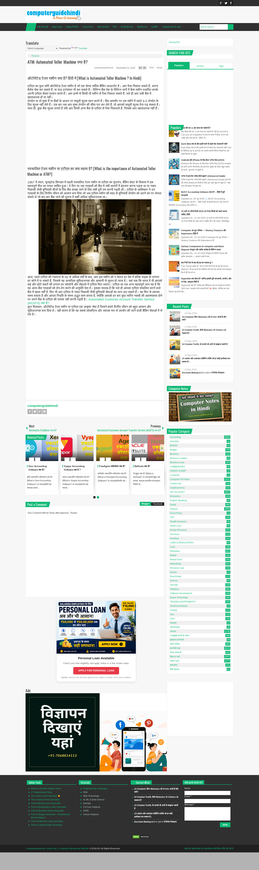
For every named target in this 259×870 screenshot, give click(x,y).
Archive (200, 66)
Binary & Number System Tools (46, 788)
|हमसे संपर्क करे (198, 848)
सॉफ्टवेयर (173, 665)
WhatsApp (175, 627)
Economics (175, 496)
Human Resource (178, 530)
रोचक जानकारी (103, 27)
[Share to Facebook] (45, 451)
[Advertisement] (94, 135)
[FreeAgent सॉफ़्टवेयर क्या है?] (112, 448)
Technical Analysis (179, 606)
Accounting (175, 437)
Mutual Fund (176, 559)
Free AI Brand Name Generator (46, 803)
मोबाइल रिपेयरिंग (72, 27)
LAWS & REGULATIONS (181, 542)
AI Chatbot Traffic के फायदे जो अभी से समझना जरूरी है (204, 344)
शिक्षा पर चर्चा (175, 656)
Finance (35, 56)
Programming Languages (95, 788)
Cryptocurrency (177, 488)
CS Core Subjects (91, 807)
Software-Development (181, 593)
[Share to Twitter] (50, 451)
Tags (221, 66)
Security (174, 585)
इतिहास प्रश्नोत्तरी (177, 640)
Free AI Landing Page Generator (46, 825)
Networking (175, 564)
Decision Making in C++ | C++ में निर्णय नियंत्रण (203, 373)
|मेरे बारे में (229, 848)
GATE (86, 810)
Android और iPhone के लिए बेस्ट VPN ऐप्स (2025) (202, 160)
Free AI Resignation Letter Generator (48, 807)
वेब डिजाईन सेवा (127, 27)
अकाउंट (173, 631)
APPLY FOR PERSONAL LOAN (96, 670)
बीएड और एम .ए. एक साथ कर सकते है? (196, 128)
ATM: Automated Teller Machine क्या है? (57, 62)
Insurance (175, 534)
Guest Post (88, 27)
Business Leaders (178, 458)
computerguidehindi (104, 67)
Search (230, 27)
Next (162, 448)
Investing (174, 538)
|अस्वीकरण (208, 848)
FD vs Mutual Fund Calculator (45, 799)
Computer (175, 475)
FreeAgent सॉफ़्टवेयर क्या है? (112, 466)
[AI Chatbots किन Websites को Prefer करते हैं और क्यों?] (175, 316)
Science (174, 580)
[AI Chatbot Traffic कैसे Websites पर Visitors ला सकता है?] (175, 330)
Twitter (226, 3)
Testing (173, 610)
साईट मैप (187, 848)
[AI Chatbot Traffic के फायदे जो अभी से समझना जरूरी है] (175, 344)
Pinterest (44, 411)
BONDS (174, 445)
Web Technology (91, 796)
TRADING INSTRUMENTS (182, 602)
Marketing (175, 551)
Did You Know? (177, 492)
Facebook (231, 3)
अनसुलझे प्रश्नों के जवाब (171, 27)
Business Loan (177, 462)
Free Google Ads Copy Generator (47, 821)
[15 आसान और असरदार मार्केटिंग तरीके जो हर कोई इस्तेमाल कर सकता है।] (175, 359)
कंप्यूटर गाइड (57, 27)
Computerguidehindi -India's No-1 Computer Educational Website (57, 848)
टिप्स (115, 27)
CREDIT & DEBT (178, 471)
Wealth (173, 623)
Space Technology (179, 597)
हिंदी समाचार (174, 669)
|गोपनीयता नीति (219, 848)
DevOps (87, 803)
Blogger (145, 504)
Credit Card (175, 483)
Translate (82, 48)
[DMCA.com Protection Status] (141, 838)
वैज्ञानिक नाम (142, 27)
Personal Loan (177, 568)
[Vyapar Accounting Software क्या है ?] (77, 448)
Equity (173, 504)
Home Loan (175, 526)
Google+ (221, 3)
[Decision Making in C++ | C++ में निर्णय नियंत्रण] (175, 373)
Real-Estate (175, 576)
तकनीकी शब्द (175, 648)
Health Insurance (178, 521)
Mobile (173, 555)
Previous (28, 448)
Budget (173, 450)
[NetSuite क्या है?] (148, 448)
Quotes (173, 572)
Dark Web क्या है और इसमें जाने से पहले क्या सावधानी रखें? (204, 144)
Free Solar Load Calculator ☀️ (45, 796)
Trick (172, 618)
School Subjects (91, 814)
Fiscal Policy (176, 513)
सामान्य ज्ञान (174, 661)
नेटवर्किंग (154, 27)
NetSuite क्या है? (142, 466)
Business (174, 454)
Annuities (174, 441)
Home (31, 27)
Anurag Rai (174, 42)
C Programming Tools (41, 792)
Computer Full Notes (180, 479)
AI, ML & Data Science (93, 799)
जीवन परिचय (175, 644)
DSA (85, 792)
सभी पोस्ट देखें (42, 27)
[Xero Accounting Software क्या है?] (42, 448)
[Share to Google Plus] (54, 451)
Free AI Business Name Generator (47, 810)
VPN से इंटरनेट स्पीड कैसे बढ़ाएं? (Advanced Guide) (203, 176)
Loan (172, 547)
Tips (172, 614)
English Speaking (178, 500)
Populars (178, 65)
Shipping (174, 589)
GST (172, 517)
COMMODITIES (177, 466)
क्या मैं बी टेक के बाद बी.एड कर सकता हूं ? (197, 262)
